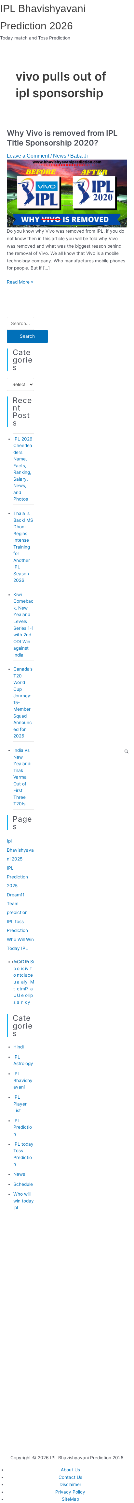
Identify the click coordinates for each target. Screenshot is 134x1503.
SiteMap (70, 1499)
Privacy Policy (70, 1492)
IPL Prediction (22, 1127)
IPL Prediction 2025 (17, 877)
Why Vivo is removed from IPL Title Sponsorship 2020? (62, 138)
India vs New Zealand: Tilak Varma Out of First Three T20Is (22, 777)
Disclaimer (23, 981)
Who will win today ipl (23, 1200)
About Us (15, 981)
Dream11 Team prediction (17, 903)
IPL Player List (20, 1103)
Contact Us (19, 981)
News (59, 156)
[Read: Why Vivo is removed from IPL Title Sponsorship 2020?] (67, 193)
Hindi (18, 1046)
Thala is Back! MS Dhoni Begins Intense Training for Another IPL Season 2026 (23, 547)
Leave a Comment (28, 156)
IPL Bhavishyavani (23, 1080)
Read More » (20, 282)
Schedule (23, 1184)
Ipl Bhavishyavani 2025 (20, 849)
